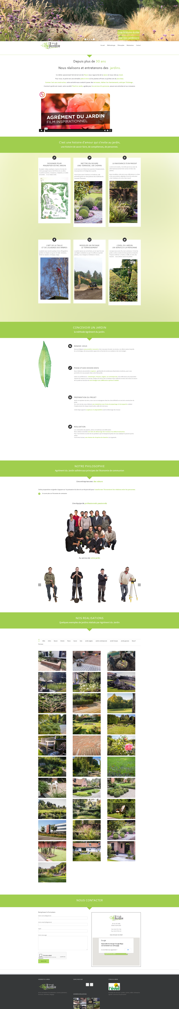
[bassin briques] (76, 1001)
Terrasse (40, 644)
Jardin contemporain (101, 641)
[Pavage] (83, 1001)
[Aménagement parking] (90, 1001)
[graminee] (97, 1001)
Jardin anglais (89, 641)
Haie (81, 641)
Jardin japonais (125, 641)
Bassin (56, 641)
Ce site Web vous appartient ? (109, 950)
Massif (134, 641)
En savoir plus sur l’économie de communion (54, 493)
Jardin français (114, 641)
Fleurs (69, 641)
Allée (43, 641)
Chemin (62, 641)
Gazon (75, 641)
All (39, 641)
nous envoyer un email (116, 935)
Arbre (49, 641)
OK (128, 950)
